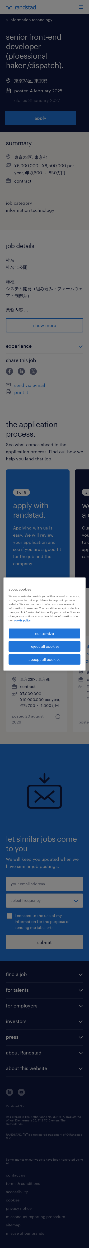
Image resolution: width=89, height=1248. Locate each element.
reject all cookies (45, 646)
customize (44, 633)
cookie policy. (22, 620)
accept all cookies (44, 659)
